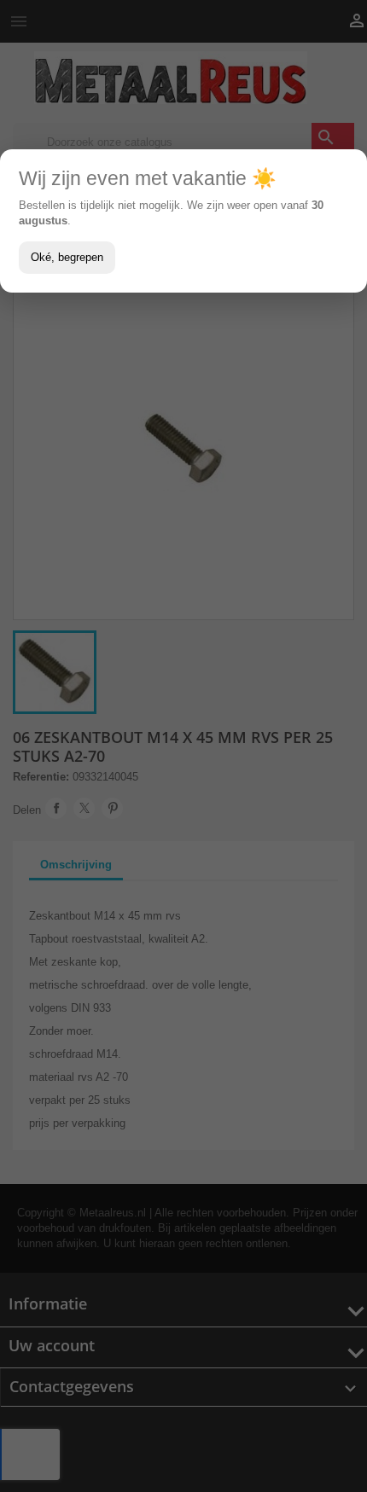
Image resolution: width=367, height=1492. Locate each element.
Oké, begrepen (67, 257)
